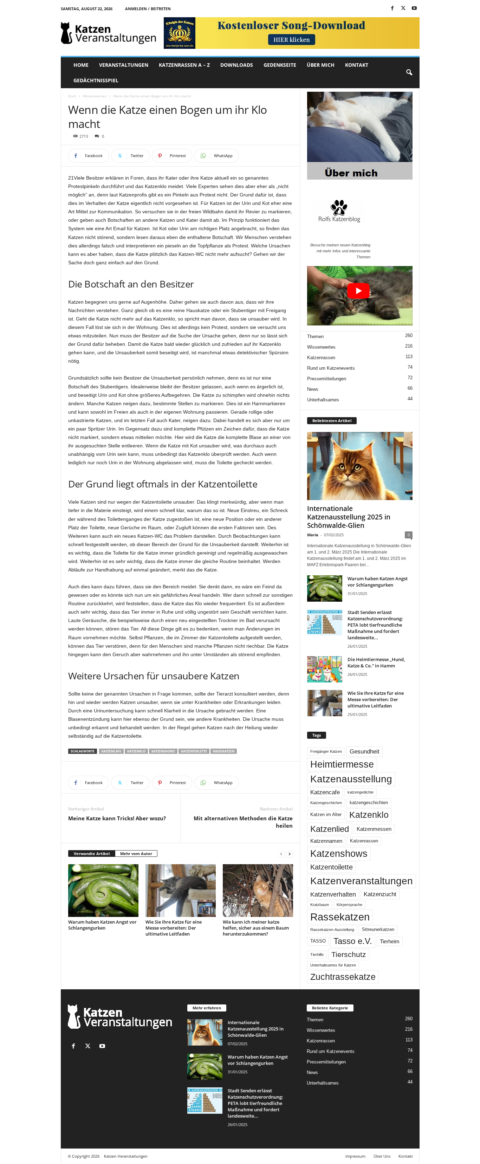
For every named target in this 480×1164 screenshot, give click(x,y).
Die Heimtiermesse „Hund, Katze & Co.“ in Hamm (376, 662)
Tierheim (390, 941)
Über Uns (382, 1156)
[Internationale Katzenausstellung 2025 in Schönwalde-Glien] (360, 466)
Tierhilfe (317, 954)
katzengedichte (361, 792)
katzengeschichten (369, 802)
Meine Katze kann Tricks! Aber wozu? (117, 818)
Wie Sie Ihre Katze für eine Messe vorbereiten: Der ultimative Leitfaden (173, 928)
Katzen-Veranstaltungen (126, 1156)
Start (72, 95)
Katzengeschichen (326, 803)
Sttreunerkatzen (378, 929)
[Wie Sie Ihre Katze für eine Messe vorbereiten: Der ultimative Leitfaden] (180, 890)
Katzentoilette (194, 751)
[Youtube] (414, 9)
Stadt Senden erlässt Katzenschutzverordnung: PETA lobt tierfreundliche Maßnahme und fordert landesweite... (375, 625)
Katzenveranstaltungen (361, 880)
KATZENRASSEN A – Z (184, 65)
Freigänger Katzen (326, 751)
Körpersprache (349, 905)
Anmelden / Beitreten (148, 8)
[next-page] (289, 854)
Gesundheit (365, 751)
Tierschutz (348, 954)
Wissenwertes (94, 95)
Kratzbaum (319, 905)
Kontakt (405, 1156)
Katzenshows (163, 751)
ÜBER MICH (321, 65)
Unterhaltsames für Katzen (333, 965)
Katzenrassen (321, 357)
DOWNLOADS (236, 65)
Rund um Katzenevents (331, 368)
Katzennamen (326, 841)
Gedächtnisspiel (95, 80)
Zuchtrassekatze (343, 977)
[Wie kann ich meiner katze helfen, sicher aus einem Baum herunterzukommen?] (258, 890)
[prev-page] (281, 854)
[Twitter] (403, 9)
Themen (315, 336)
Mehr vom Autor (136, 853)
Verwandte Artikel (92, 853)
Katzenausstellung (351, 779)
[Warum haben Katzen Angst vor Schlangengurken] (103, 890)
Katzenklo (136, 751)
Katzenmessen (374, 829)
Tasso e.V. (352, 941)
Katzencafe (111, 751)
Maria (312, 534)
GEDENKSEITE (280, 65)
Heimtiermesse (342, 764)
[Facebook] (392, 9)
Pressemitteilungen (326, 378)
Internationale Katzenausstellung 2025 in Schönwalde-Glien (348, 517)
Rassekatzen (223, 751)
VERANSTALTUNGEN (123, 65)
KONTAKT (356, 65)
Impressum (355, 1156)
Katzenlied (329, 829)
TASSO (318, 941)
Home (81, 65)
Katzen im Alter (326, 814)
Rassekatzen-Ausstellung (332, 929)
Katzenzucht (380, 894)
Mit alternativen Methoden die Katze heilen (243, 822)
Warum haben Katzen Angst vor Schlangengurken (102, 925)
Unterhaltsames (323, 399)
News (312, 389)
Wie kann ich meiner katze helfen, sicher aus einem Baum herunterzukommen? (256, 928)
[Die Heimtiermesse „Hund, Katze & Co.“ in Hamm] (324, 669)
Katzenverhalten (333, 894)
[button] (409, 72)
